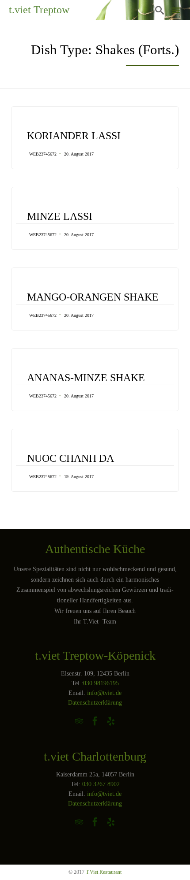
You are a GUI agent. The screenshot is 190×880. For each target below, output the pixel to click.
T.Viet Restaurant (104, 872)
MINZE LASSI (59, 216)
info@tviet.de (104, 693)
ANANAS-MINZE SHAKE (86, 377)
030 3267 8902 (101, 784)
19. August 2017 (79, 476)
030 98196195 (101, 683)
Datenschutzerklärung (95, 702)
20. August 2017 (79, 154)
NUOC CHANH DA (70, 458)
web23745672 (43, 154)
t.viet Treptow (39, 9)
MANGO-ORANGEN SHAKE (93, 297)
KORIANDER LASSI (74, 135)
